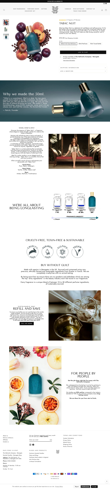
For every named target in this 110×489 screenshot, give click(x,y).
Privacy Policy (67, 440)
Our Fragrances (19, 9)
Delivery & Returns (8, 438)
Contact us (6, 442)
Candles (68, 9)
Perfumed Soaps (33, 9)
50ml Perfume (83, 44)
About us (5, 436)
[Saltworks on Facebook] (33, 445)
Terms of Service (67, 446)
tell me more (26, 323)
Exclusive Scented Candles (36, 453)
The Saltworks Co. (55, 478)
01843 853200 (11, 461)
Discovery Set (30, 11)
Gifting (44, 9)
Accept (94, 486)
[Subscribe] (51, 440)
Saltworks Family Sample (68, 47)
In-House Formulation (35, 461)
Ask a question (66, 71)
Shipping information (69, 67)
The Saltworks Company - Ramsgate (12, 453)
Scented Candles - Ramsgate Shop (12, 455)
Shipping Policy (67, 444)
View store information (69, 60)
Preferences (85, 486)
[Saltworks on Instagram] (30, 445)
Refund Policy (67, 442)
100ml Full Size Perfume (68, 44)
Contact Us (90, 9)
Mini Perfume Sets (34, 459)
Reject (77, 486)
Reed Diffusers (78, 9)
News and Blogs (33, 455)
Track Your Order (79, 11)
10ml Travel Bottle (95, 44)
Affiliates (5, 440)
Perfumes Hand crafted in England (38, 457)
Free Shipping (69, 38)
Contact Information (68, 438)
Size (61, 41)
